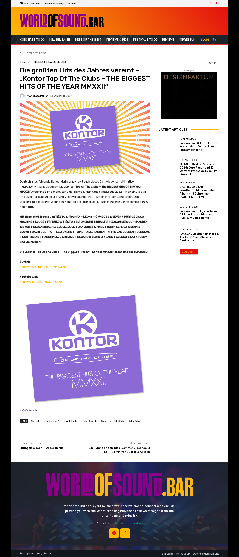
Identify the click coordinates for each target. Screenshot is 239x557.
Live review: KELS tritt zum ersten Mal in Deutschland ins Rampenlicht (198, 146)
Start (22, 53)
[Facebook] (216, 3)
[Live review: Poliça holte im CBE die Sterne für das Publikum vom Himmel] (168, 213)
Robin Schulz (135, 420)
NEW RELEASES (56, 62)
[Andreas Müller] (23, 95)
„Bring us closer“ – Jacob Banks (41, 448)
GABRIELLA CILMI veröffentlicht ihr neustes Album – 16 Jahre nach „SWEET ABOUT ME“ (198, 192)
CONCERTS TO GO (189, 230)
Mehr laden (188, 251)
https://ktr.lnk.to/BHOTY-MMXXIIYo (43, 267)
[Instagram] (211, 3)
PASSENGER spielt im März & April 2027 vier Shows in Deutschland (199, 237)
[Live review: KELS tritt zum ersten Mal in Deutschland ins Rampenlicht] (168, 145)
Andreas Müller (38, 96)
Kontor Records (89, 420)
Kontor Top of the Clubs (113, 420)
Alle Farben (36, 420)
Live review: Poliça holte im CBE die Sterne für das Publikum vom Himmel (198, 214)
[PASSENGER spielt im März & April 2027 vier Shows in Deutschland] (168, 235)
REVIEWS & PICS (188, 139)
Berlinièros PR (53, 420)
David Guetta (70, 420)
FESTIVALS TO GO (188, 160)
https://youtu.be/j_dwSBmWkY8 (41, 281)
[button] (210, 39)
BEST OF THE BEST (36, 53)
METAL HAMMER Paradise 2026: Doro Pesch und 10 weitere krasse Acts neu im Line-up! (198, 169)
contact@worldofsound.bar (126, 523)
